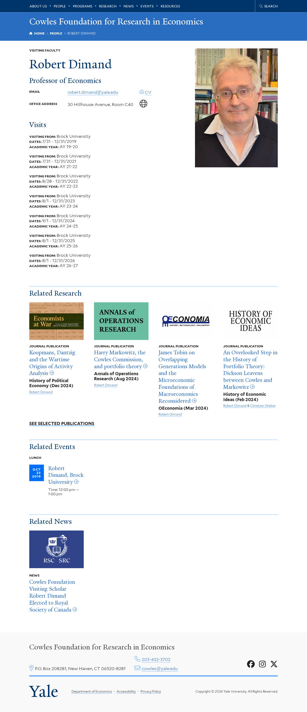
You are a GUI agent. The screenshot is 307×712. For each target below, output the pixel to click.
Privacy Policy (151, 691)
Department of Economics (91, 691)
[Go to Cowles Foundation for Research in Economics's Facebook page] (251, 664)
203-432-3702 (156, 659)
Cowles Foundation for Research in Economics (116, 21)
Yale (43, 691)
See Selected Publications (61, 423)
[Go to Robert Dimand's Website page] (143, 103)
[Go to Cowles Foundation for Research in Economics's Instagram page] (262, 664)
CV (148, 92)
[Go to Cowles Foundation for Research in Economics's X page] (274, 664)
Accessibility (126, 691)
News (129, 6)
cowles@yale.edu (160, 668)
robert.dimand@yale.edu (93, 92)
